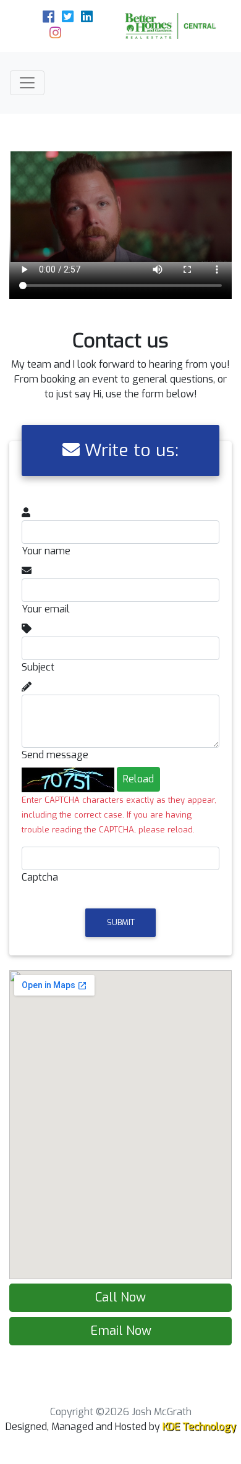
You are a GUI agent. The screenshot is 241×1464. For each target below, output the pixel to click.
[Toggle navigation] (27, 82)
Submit (121, 922)
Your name (46, 550)
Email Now (120, 1330)
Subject (38, 667)
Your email (46, 609)
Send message (55, 754)
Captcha (40, 877)
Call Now (120, 1297)
